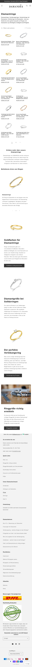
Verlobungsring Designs (13, 375)
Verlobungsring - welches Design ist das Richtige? (16, 530)
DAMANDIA (17, 664)
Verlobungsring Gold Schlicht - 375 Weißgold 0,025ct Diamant (8, 115)
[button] (1, 5)
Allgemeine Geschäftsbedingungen (12, 572)
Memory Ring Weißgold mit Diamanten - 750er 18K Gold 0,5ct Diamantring (22, 43)
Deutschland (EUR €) (15, 653)
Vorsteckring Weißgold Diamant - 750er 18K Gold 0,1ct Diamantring (22, 79)
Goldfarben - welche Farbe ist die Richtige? (14, 540)
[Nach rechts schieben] (19, 210)
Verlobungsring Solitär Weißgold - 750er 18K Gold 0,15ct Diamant (22, 61)
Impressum (6, 556)
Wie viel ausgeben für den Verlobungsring (13, 536)
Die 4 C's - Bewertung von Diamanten (12, 523)
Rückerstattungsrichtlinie (9, 566)
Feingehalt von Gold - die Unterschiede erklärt (15, 533)
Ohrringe (5, 495)
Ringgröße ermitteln (11, 428)
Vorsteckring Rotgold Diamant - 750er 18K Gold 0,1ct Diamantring (22, 115)
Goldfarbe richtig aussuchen (14, 265)
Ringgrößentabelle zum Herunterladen (13, 466)
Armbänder (6, 485)
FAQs (4, 476)
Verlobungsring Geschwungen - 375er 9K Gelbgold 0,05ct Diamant (7, 61)
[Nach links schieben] (12, 210)
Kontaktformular (16, 451)
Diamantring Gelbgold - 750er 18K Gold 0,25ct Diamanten (8, 42)
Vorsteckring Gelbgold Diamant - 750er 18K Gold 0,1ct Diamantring (7, 97)
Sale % (5, 499)
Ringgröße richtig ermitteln (10, 463)
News (4, 588)
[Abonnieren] (27, 638)
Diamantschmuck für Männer (10, 546)
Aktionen (5, 585)
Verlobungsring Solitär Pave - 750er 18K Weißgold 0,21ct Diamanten (23, 133)
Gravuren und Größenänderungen (11, 473)
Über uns (5, 459)
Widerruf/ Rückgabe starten (10, 559)
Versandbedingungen (8, 569)
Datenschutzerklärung (8, 576)
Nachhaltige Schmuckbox (9, 469)
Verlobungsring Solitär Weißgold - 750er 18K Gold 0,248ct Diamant (7, 133)
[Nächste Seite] (20, 142)
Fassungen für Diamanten (9, 526)
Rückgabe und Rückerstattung (10, 562)
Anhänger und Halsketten (9, 489)
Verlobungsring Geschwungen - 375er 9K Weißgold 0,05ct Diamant (22, 97)
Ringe (4, 492)
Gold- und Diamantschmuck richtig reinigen (14, 543)
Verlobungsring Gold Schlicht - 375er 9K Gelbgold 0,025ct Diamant (8, 79)
